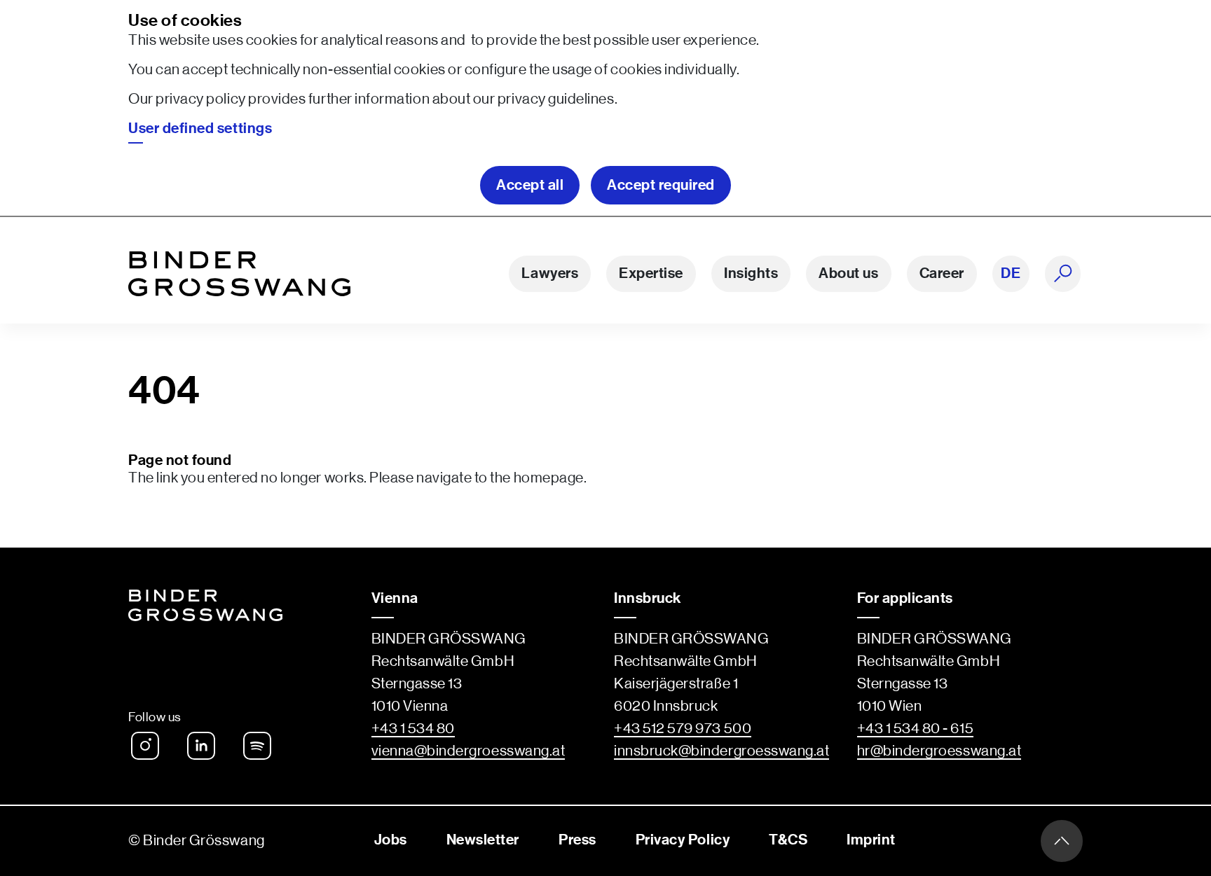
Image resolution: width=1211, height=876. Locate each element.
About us (848, 273)
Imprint (871, 840)
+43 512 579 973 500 (682, 728)
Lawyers (549, 273)
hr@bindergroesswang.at (939, 751)
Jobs (390, 840)
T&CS (788, 840)
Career (941, 273)
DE (1010, 273)
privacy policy (200, 99)
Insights (751, 273)
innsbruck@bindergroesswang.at (721, 751)
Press (577, 840)
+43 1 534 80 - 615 (915, 728)
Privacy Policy (683, 840)
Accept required (661, 185)
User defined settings (200, 128)
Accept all (529, 185)
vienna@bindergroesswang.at (468, 751)
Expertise (651, 273)
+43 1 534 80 (413, 728)
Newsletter (482, 840)
